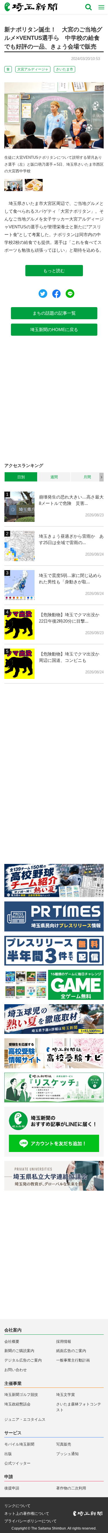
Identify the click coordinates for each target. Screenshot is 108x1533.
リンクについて (17, 1506)
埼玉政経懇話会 (17, 1404)
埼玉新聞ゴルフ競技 (21, 1394)
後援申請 (11, 1488)
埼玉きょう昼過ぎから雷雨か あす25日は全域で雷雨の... (71, 539)
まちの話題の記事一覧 (54, 313)
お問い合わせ (15, 1370)
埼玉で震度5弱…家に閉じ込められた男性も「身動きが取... (70, 579)
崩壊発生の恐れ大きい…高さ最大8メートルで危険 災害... (71, 500)
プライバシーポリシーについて (30, 1521)
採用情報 (63, 1341)
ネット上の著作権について (26, 1513)
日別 (21, 477)
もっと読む (54, 270)
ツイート (43, 293)
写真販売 (63, 1444)
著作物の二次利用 (71, 1488)
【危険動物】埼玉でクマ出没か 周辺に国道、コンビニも (71, 657)
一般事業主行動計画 (73, 1360)
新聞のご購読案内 (19, 1351)
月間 (87, 477)
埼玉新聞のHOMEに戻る (54, 329)
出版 (8, 1454)
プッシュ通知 (67, 1454)
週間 (54, 477)
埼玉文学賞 (65, 1394)
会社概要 (11, 1341)
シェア (56, 293)
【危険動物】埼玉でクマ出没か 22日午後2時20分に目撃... (71, 618)
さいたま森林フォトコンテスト (78, 1407)
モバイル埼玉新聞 (19, 1444)
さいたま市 (64, 69)
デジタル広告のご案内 (23, 1360)
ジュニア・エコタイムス (25, 1419)
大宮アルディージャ (32, 69)
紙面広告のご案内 (71, 1351)
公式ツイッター (17, 1463)
